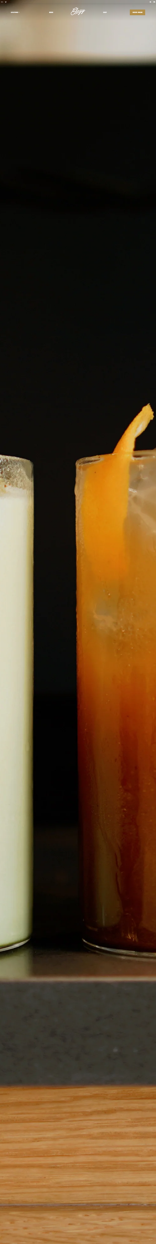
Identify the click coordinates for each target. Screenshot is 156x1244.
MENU (51, 12)
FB (154, 2)
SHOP (105, 12)
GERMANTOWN (16, 22)
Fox (5, 2)
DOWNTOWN (15, 26)
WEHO (14, 30)
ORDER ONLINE (137, 12)
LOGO (78, 11)
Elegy (2, 2)
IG (150, 2)
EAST (14, 19)
